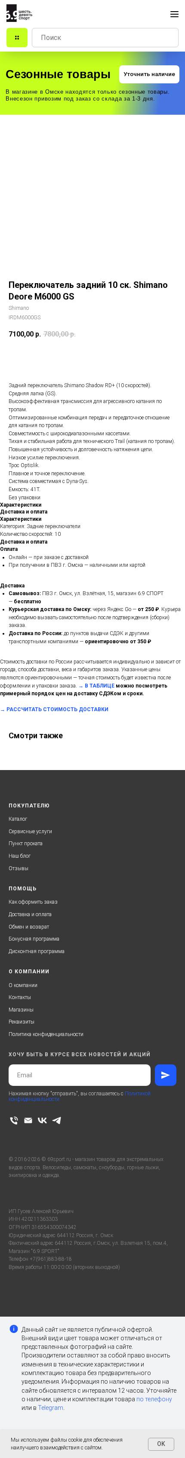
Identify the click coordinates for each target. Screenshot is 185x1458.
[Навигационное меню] (174, 14)
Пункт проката (26, 844)
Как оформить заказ (33, 902)
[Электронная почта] (28, 1120)
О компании (23, 985)
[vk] (42, 1120)
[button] (149, 74)
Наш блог (20, 856)
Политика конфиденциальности (46, 1034)
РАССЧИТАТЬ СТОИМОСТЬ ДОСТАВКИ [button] (57, 709)
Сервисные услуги (30, 831)
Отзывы (18, 868)
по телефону (154, 1399)
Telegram (50, 1407)
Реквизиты (21, 1022)
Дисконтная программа (37, 951)
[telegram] (56, 1120)
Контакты (20, 997)
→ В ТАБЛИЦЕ (96, 686)
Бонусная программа (34, 939)
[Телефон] (14, 1120)
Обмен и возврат (29, 927)
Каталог (18, 819)
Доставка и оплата (30, 914)
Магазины (21, 1010)
